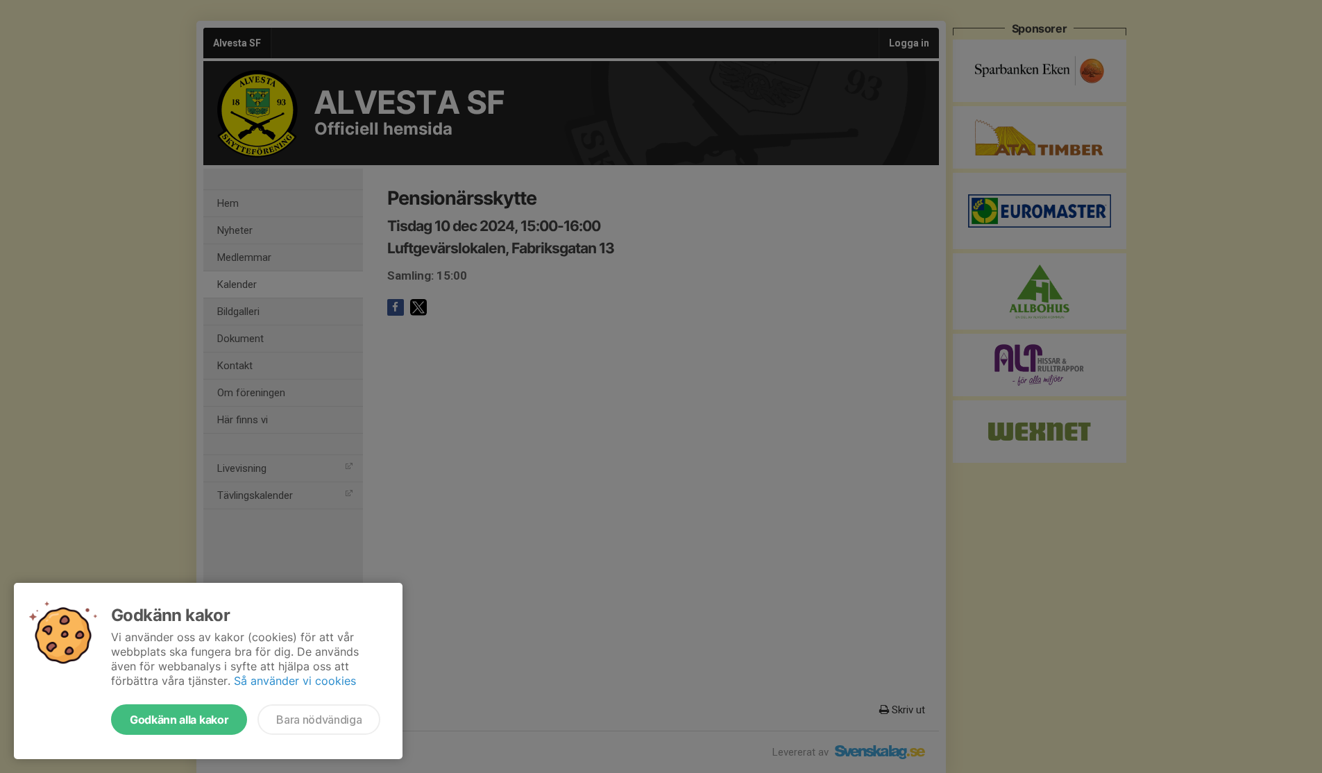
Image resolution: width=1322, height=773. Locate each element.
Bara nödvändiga (319, 720)
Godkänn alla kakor (179, 720)
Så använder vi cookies (295, 681)
